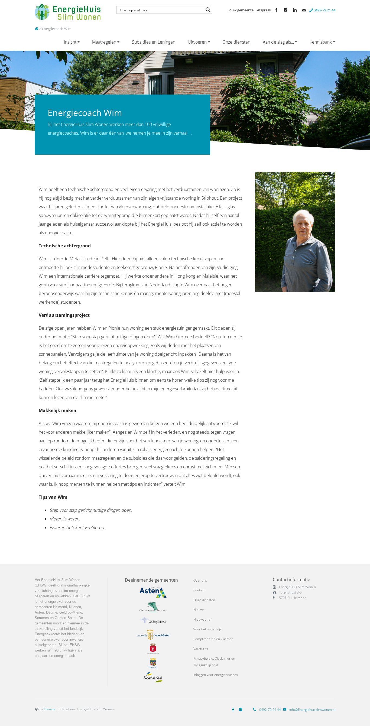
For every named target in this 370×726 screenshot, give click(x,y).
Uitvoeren (197, 42)
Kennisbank (321, 42)
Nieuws (199, 609)
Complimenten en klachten (213, 639)
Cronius (49, 709)
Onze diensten (236, 42)
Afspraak (264, 10)
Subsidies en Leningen (153, 42)
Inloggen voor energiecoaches (215, 674)
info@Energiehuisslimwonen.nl (312, 709)
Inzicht (70, 42)
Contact (199, 590)
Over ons (200, 580)
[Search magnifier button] (208, 10)
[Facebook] (234, 709)
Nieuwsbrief (202, 619)
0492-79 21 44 (324, 10)
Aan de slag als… (278, 42)
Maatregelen (104, 42)
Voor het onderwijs (207, 629)
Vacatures (200, 648)
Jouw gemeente (241, 10)
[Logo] (69, 12)
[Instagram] (241, 709)
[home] (36, 28)
